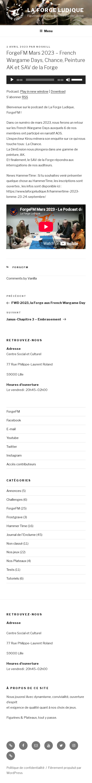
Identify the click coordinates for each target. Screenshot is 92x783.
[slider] (77, 79)
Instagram (14, 455)
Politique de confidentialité (25, 767)
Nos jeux (12, 552)
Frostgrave (14, 517)
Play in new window (34, 91)
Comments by (21, 278)
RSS (25, 97)
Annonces (13, 491)
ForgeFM (20, 267)
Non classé (14, 544)
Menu (48, 31)
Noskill (43, 46)
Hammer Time (16, 526)
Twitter (11, 447)
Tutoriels (12, 578)
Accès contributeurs (21, 464)
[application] (46, 79)
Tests (10, 570)
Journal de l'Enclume (21, 535)
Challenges (14, 500)
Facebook (13, 420)
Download (58, 91)
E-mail (11, 429)
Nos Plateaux (16, 561)
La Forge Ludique (55, 10)
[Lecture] (12, 80)
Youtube (12, 438)
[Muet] (68, 80)
